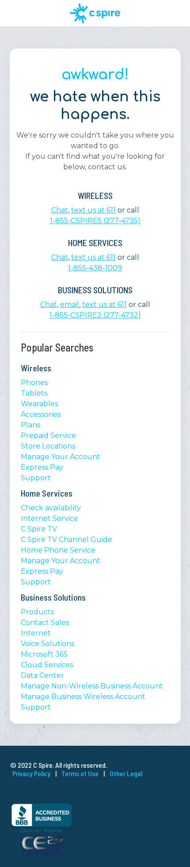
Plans (30, 425)
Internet (36, 633)
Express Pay (42, 467)
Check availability (51, 508)
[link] (95, 790)
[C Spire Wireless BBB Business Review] (41, 831)
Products (37, 612)
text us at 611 (93, 210)
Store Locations (48, 446)
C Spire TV (39, 529)
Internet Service (49, 518)
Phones (34, 382)
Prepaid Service (48, 435)
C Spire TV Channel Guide (66, 539)
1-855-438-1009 (95, 268)
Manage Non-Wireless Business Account (92, 686)
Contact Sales (45, 622)
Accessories (41, 414)
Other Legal (126, 773)
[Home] (95, 13)
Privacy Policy (31, 773)
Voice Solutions (47, 643)
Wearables (39, 404)
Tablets (34, 393)
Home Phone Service (58, 550)
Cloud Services (47, 665)
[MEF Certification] (42, 853)
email (69, 304)
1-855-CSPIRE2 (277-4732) (95, 315)
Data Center (42, 675)
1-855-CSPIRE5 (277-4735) (95, 221)
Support (36, 478)
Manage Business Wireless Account (83, 696)
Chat (59, 210)
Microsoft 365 (44, 654)
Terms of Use (80, 773)
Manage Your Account (60, 456)
